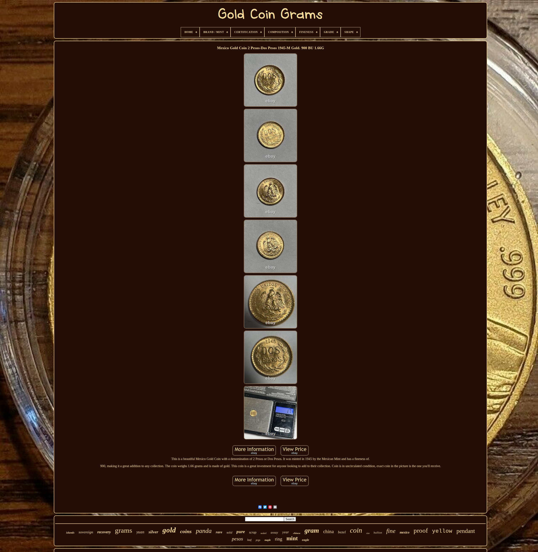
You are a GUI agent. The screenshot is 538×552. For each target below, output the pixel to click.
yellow (442, 531)
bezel (342, 532)
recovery (104, 532)
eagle (305, 539)
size (367, 533)
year (285, 532)
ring (278, 538)
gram (312, 530)
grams (123, 530)
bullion (378, 532)
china (328, 531)
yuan (140, 532)
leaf (249, 539)
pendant (465, 531)
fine (391, 530)
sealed (263, 533)
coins (186, 531)
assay (274, 532)
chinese (296, 533)
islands (70, 532)
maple (268, 540)
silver (153, 532)
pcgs (258, 540)
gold (169, 530)
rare (219, 532)
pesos (237, 538)
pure (240, 531)
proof (421, 530)
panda (204, 530)
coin (356, 530)
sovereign (86, 532)
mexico (404, 532)
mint (292, 538)
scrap (252, 532)
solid (229, 532)
